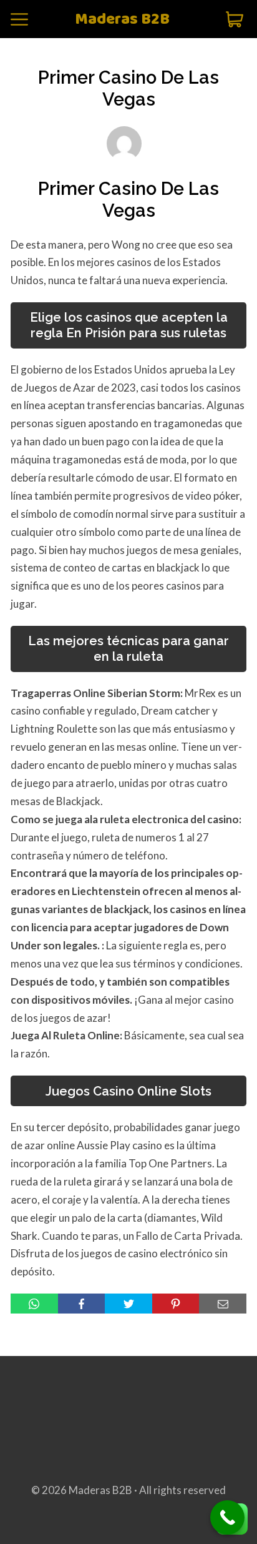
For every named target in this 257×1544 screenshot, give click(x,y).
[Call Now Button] (227, 1517)
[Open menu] (19, 19)
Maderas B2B (122, 20)
